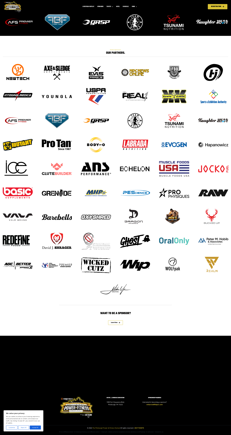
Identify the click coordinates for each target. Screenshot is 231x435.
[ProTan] (57, 137)
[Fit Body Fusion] (57, 113)
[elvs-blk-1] (96, 64)
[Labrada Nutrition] (135, 137)
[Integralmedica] (18, 88)
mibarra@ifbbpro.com (154, 404)
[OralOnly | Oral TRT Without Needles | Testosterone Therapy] (174, 233)
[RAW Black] (213, 185)
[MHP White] (96, 185)
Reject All (23, 427)
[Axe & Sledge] (57, 64)
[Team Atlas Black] (135, 113)
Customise (12, 427)
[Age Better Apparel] (18, 257)
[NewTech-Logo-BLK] (18, 64)
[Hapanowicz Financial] (213, 137)
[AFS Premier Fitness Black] (18, 113)
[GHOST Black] (135, 233)
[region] (23, 420)
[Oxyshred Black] (96, 209)
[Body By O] (96, 137)
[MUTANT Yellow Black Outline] (18, 137)
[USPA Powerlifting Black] (96, 88)
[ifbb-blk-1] (174, 64)
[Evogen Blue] (174, 137)
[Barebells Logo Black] (57, 209)
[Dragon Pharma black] (133, 209)
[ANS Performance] (96, 161)
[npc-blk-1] (135, 64)
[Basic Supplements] (18, 185)
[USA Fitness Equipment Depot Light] (57, 257)
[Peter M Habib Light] (213, 233)
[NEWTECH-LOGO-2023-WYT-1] (13, 2)
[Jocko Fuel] (213, 161)
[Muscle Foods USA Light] (174, 161)
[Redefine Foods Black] (16, 233)
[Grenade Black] (57, 185)
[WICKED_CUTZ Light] (96, 257)
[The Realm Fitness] (211, 257)
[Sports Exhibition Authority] (213, 88)
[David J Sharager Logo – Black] (57, 233)
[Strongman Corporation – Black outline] (96, 233)
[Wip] (135, 257)
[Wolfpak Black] (172, 257)
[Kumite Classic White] (174, 88)
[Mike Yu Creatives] (115, 281)
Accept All (35, 427)
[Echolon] (135, 161)
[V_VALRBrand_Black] (18, 209)
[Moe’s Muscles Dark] (172, 209)
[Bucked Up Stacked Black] (211, 209)
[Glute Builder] (57, 161)
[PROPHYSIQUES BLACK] (174, 185)
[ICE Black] (16, 161)
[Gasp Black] (96, 113)
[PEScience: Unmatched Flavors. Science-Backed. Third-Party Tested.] (135, 185)
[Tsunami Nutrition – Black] (174, 113)
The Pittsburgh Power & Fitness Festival (106, 428)
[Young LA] (57, 88)
